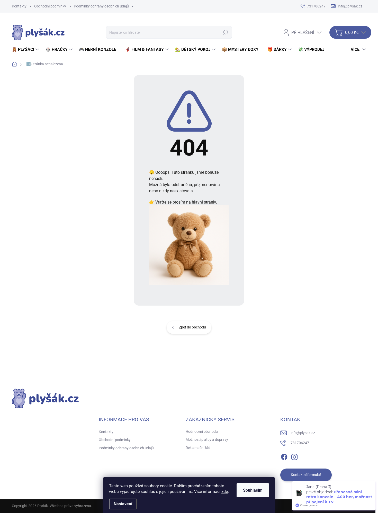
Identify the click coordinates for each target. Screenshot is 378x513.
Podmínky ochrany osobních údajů (101, 6)
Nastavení (123, 503)
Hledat (225, 32)
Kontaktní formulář (306, 475)
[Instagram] (294, 456)
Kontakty (19, 6)
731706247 (300, 443)
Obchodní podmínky (50, 6)
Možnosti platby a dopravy (207, 439)
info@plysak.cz (303, 433)
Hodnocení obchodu (202, 431)
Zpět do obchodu (192, 327)
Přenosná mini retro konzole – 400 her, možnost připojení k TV (339, 502)
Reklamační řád (198, 448)
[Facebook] (284, 456)
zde (224, 491)
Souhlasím (253, 490)
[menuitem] (26, 49)
